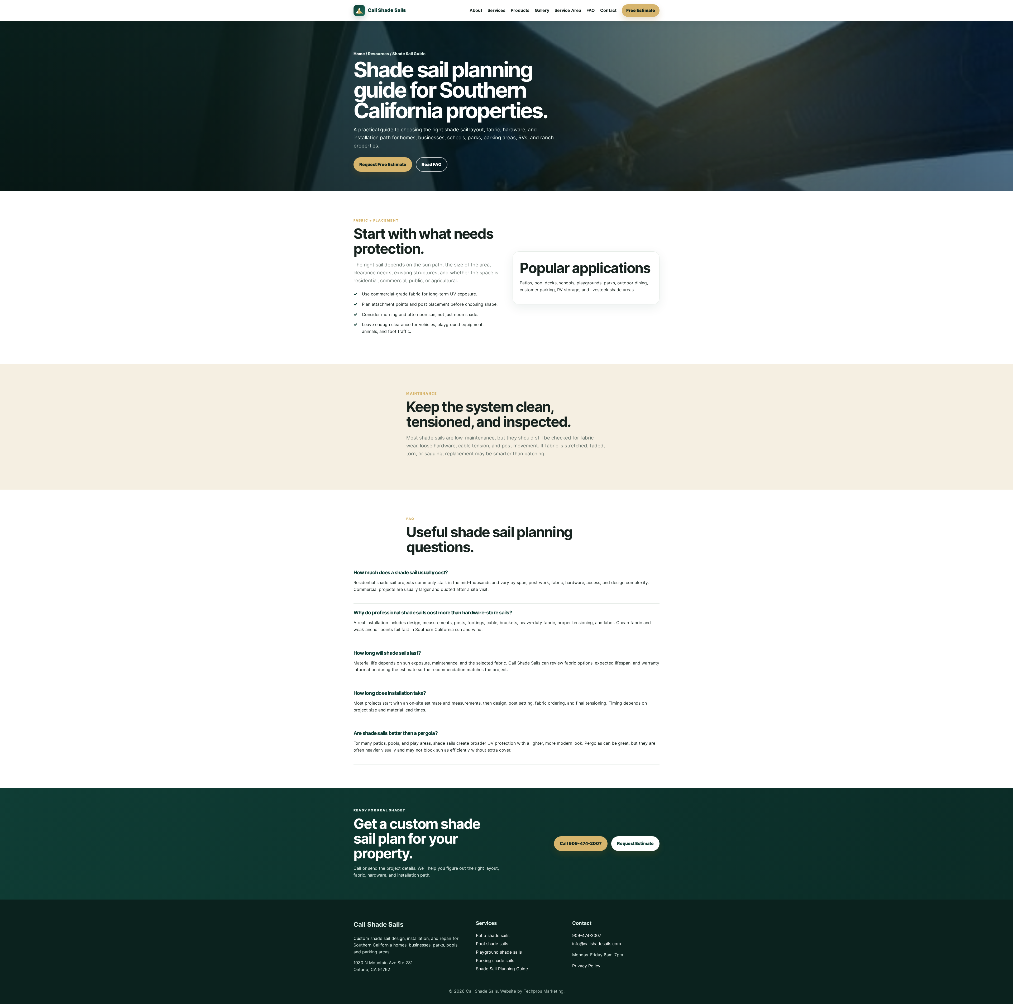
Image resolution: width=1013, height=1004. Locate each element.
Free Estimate (640, 10)
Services (496, 10)
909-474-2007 (586, 935)
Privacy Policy (586, 965)
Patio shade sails (492, 935)
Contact (608, 10)
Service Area (568, 10)
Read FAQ (432, 164)
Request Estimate (635, 843)
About (476, 10)
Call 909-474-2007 (581, 843)
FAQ (590, 10)
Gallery (542, 10)
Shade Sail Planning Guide (502, 968)
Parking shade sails (495, 960)
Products (520, 10)
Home (359, 53)
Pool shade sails (492, 943)
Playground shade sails (499, 952)
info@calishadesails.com (596, 943)
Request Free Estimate (382, 164)
